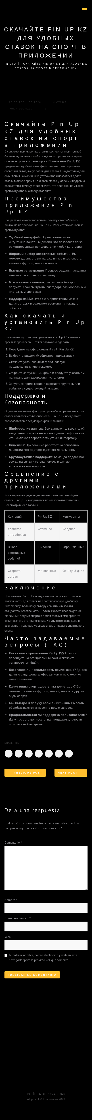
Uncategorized (21, 108)
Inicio (10, 63)
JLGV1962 (59, 102)
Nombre (10, 900)
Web (7, 937)
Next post (68, 772)
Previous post (28, 772)
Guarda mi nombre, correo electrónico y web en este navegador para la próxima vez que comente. (43, 957)
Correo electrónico (17, 918)
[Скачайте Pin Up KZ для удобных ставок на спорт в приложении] (8, 754)
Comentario (13, 842)
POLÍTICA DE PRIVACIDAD (46, 1094)
